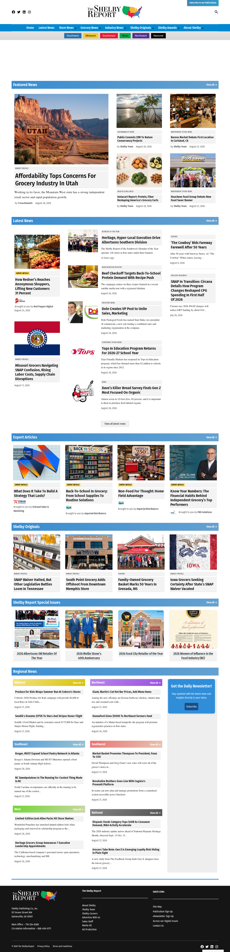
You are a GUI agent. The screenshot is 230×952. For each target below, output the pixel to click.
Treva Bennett (25, 203)
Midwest (91, 35)
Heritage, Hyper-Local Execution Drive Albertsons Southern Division (131, 240)
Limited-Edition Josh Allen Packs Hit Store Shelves (44, 818)
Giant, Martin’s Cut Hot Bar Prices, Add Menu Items (121, 692)
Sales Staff (87, 921)
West (125, 35)
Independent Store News (181, 132)
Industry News (114, 28)
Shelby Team (126, 146)
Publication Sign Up (163, 911)
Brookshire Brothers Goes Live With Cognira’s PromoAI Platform (118, 782)
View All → (211, 84)
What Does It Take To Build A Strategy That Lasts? (36, 493)
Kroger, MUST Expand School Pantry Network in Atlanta (47, 753)
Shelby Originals (140, 28)
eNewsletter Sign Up (163, 916)
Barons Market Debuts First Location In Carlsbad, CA (192, 139)
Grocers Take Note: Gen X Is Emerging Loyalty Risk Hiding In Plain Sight (125, 851)
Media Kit (87, 925)
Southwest (108, 35)
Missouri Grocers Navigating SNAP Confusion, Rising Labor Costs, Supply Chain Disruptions (36, 372)
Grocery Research (179, 275)
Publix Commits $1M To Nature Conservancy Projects (135, 139)
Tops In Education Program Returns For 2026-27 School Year (129, 350)
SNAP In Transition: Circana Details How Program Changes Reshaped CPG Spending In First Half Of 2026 (191, 290)
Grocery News (89, 28)
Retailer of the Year (110, 232)
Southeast (73, 35)
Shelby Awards (167, 28)
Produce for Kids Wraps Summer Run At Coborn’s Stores (48, 692)
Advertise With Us (91, 917)
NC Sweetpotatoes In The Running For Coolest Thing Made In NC (48, 779)
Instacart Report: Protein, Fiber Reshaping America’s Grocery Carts (137, 198)
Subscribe (191, 706)
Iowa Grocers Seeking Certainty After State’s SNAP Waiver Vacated (191, 584)
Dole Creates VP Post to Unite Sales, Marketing (124, 311)
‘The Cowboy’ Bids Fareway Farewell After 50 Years (191, 244)
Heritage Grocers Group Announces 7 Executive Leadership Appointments (42, 844)
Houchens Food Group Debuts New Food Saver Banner (191, 198)
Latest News (46, 28)
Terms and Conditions (62, 946)
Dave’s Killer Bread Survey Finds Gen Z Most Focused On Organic (131, 390)
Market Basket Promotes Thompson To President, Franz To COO (124, 755)
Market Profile (21, 168)
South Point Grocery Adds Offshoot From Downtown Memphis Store (86, 584)
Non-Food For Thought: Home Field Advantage (141, 493)
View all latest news (115, 423)
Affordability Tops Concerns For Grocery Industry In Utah (55, 179)
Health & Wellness (125, 191)
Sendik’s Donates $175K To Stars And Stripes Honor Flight (48, 716)
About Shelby (192, 28)
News (104, 382)
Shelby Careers (90, 913)
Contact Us (158, 925)
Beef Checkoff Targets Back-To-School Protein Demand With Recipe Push (131, 275)
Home (30, 28)
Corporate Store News (112, 342)
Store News (66, 28)
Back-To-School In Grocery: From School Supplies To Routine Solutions (86, 495)
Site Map (157, 906)
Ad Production (89, 929)
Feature (174, 237)
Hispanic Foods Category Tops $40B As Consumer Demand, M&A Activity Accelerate (121, 823)
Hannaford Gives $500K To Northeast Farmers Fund (122, 716)
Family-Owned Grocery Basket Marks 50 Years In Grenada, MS (137, 584)
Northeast (141, 35)
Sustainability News (125, 132)
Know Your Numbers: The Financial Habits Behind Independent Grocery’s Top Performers (191, 498)
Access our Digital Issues (165, 921)
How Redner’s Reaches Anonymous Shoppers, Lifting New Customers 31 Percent (32, 286)
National (158, 35)
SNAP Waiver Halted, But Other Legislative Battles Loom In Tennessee (33, 584)
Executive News (108, 303)
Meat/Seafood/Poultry (112, 267)
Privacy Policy (43, 946)
